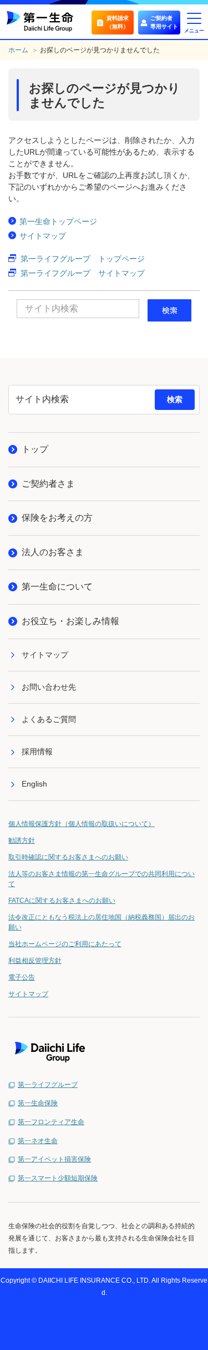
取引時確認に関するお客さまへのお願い (68, 857)
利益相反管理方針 (35, 961)
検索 (174, 399)
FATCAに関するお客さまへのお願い (61, 900)
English (34, 783)
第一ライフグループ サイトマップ (83, 273)
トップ (35, 449)
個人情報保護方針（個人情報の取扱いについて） (81, 824)
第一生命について (57, 586)
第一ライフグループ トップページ (83, 258)
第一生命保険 (38, 1103)
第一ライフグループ (48, 1085)
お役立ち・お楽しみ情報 (70, 621)
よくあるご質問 (49, 719)
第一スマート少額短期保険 (58, 1178)
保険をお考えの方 (57, 517)
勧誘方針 (21, 840)
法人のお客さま (53, 552)
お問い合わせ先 (49, 687)
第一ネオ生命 (38, 1141)
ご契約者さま (48, 483)
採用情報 (37, 751)
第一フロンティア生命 (51, 1122)
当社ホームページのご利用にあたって (64, 944)
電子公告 (21, 977)
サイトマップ (42, 235)
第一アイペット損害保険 (54, 1159)
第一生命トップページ (58, 221)
